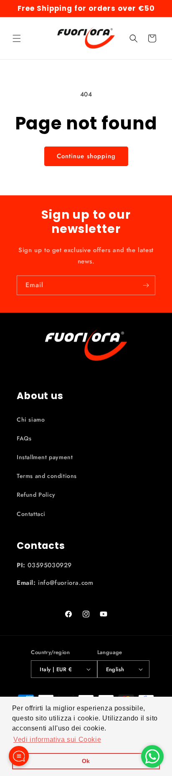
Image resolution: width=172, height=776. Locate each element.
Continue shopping (86, 156)
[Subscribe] (146, 285)
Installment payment (45, 457)
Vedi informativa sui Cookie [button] (57, 739)
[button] (17, 38)
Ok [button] (86, 761)
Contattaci (31, 514)
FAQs (24, 438)
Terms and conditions (47, 476)
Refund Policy (36, 494)
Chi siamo (31, 419)
